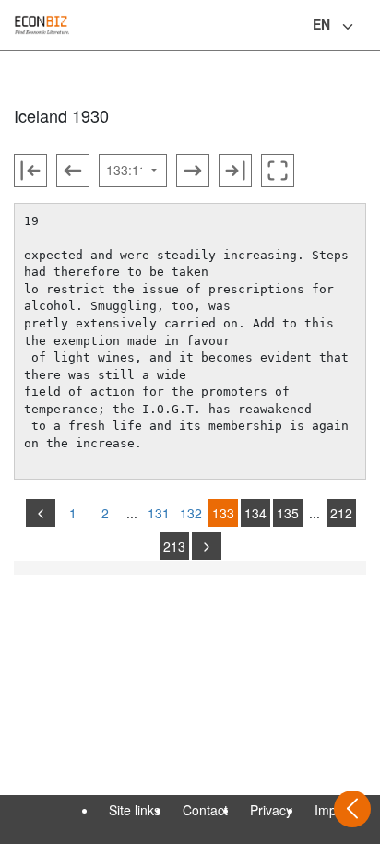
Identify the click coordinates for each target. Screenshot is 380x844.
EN (321, 24)
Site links (134, 810)
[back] (40, 513)
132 (191, 513)
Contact (205, 810)
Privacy (271, 810)
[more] (206, 546)
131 (159, 513)
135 (288, 513)
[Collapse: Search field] (364, 27)
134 (255, 513)
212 (341, 513)
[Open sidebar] (352, 809)
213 (174, 546)
